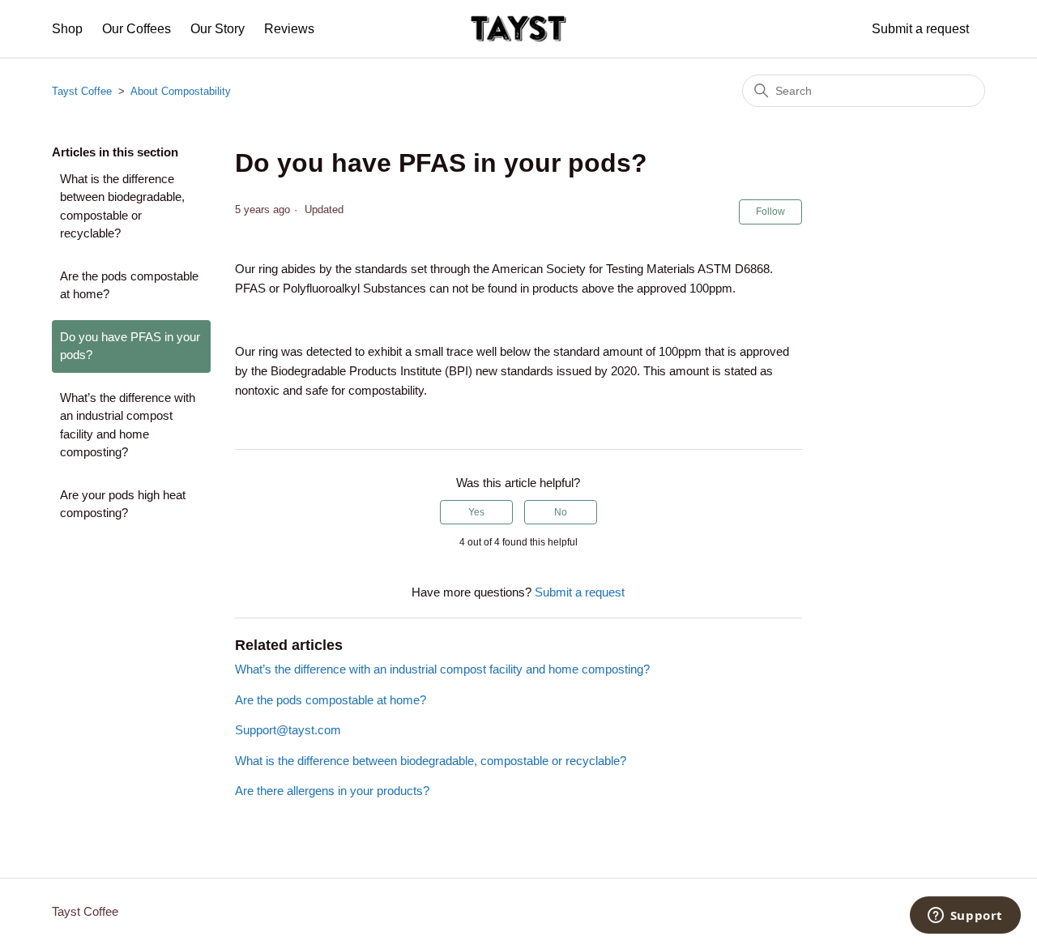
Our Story (217, 29)
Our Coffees (136, 29)
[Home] (518, 29)
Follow (770, 211)
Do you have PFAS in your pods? (130, 346)
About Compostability (180, 91)
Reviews (289, 29)
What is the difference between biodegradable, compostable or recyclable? (122, 206)
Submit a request (920, 29)
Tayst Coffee (82, 91)
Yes (476, 512)
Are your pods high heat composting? (123, 504)
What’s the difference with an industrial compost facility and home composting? (127, 425)
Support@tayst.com (288, 730)
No (560, 512)
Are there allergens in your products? (332, 790)
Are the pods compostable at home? (129, 285)
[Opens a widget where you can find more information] (965, 916)
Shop (67, 29)
